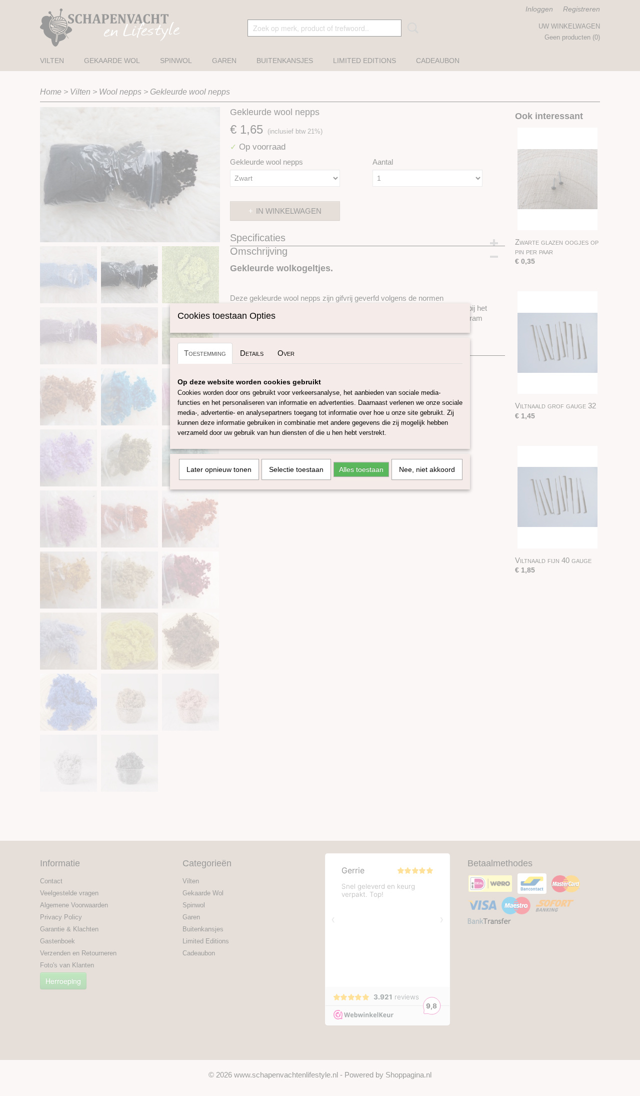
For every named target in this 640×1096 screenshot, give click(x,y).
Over (286, 353)
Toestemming (205, 353)
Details (252, 353)
